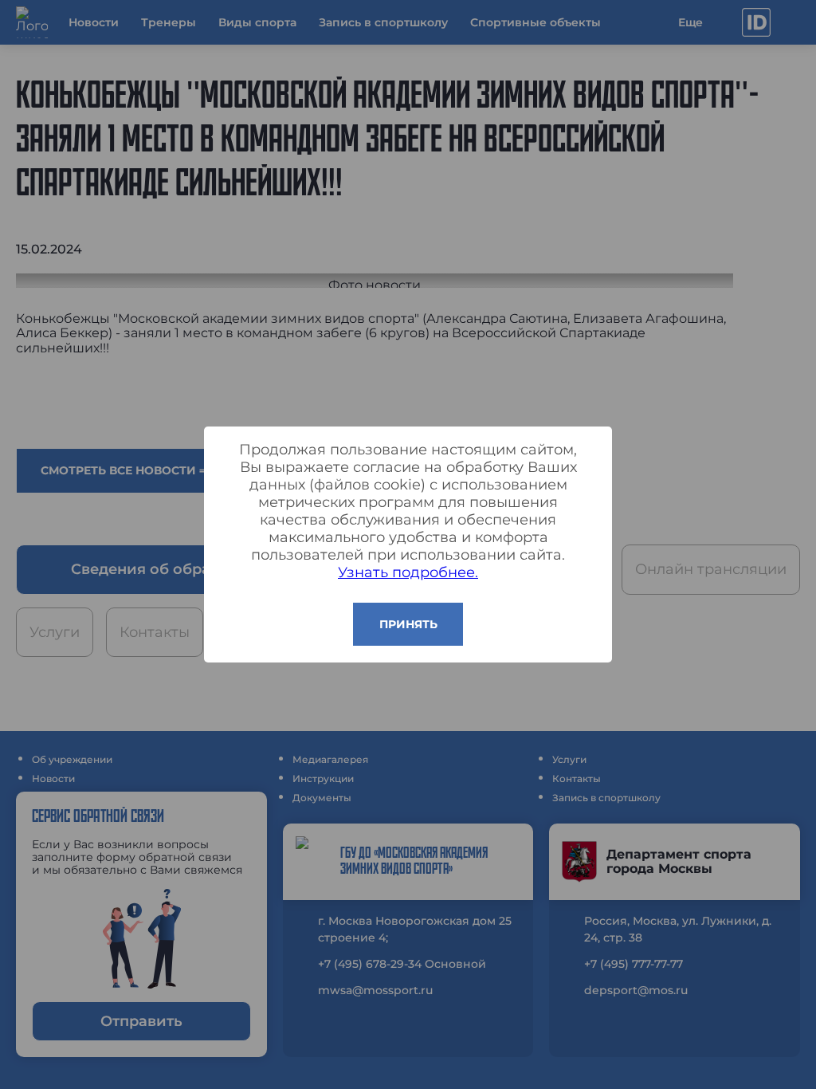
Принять (408, 624)
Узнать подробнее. (408, 572)
